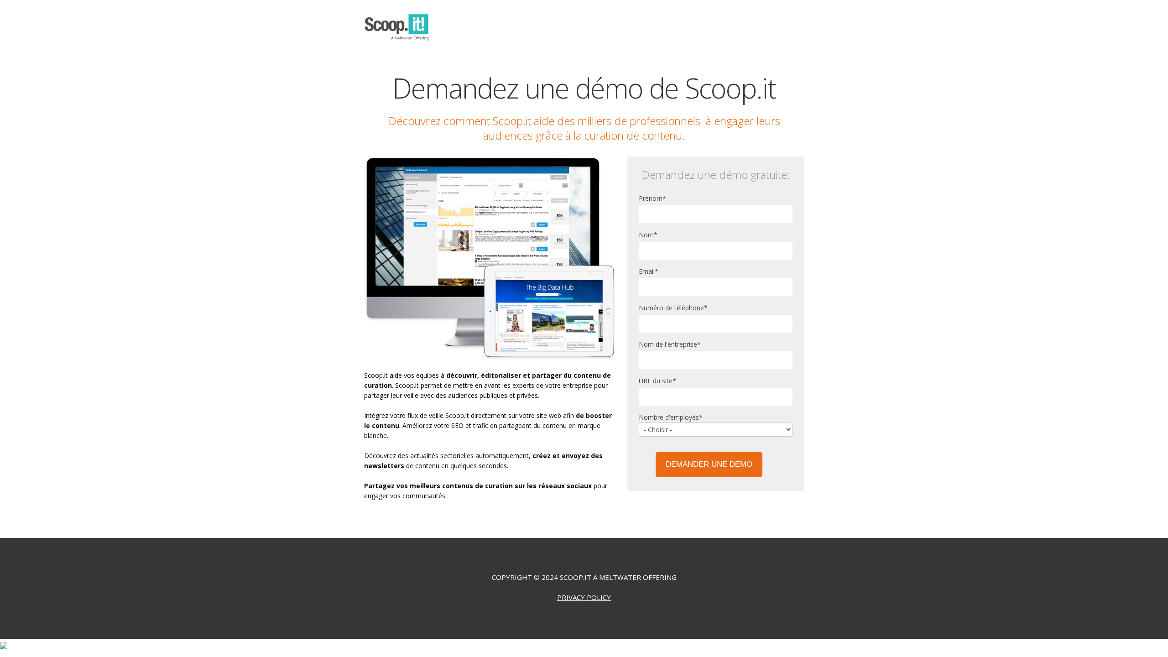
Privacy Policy (584, 597)
